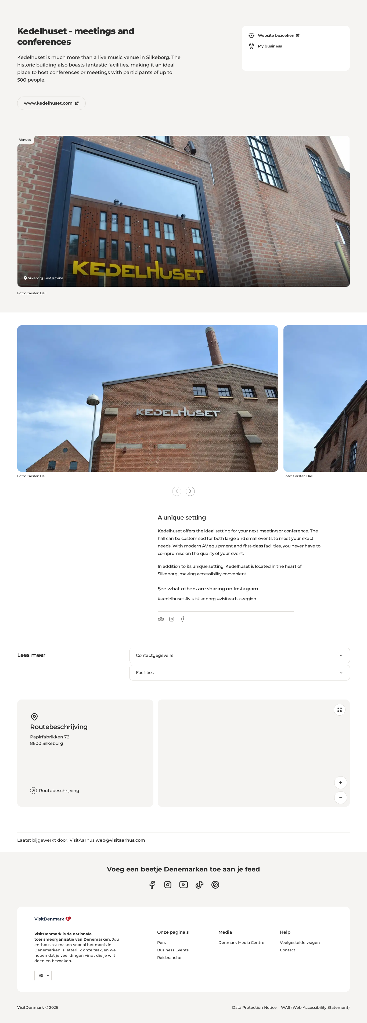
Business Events (173, 950)
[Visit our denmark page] (152, 884)
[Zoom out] (340, 797)
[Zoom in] (340, 782)
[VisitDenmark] (52, 919)
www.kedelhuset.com (48, 103)
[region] (254, 753)
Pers (161, 942)
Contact (287, 950)
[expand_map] (340, 710)
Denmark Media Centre (241, 942)
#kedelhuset (171, 598)
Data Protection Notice (254, 1007)
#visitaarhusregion (236, 598)
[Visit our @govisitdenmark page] (199, 884)
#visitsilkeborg (200, 598)
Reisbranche (169, 957)
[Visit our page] (167, 884)
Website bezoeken (276, 35)
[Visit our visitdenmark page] (183, 884)
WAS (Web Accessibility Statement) (315, 1007)
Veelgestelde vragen (300, 942)
